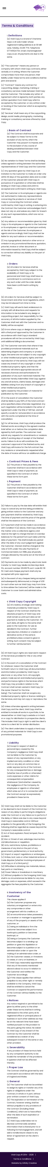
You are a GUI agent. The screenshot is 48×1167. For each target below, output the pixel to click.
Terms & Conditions (22, 1159)
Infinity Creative (29, 1163)
